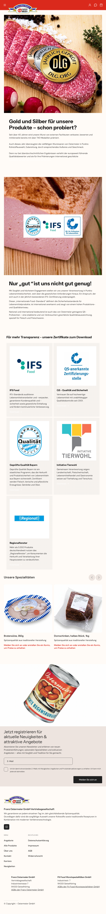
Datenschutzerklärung (38, 840)
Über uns (8, 850)
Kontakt (7, 856)
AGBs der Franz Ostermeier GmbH (27, 889)
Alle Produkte (10, 845)
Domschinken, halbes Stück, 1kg (71, 636)
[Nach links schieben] (92, 577)
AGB (30, 850)
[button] (4, 5)
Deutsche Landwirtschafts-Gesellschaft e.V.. (30, 159)
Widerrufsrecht (35, 856)
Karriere (8, 861)
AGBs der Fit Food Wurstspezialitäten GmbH (79, 886)
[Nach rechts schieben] (99, 577)
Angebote (8, 840)
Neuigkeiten (9, 866)
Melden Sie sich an (88, 779)
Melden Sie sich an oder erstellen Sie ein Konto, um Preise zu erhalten (27, 646)
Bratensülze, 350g (14, 636)
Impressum (33, 845)
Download (14, 412)
